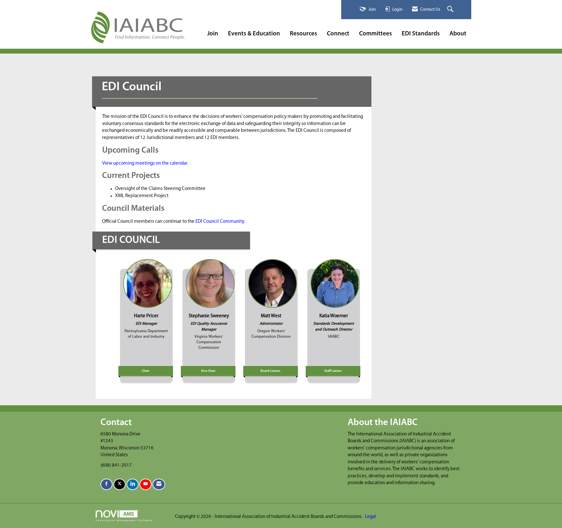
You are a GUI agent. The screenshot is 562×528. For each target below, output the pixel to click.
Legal (370, 516)
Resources (303, 34)
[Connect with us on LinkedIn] (133, 484)
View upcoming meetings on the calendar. (145, 163)
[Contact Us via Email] (159, 484)
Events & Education (254, 34)
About (457, 34)
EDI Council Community (219, 221)
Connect (338, 34)
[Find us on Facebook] (106, 484)
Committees (375, 34)
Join (212, 34)
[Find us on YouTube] (146, 484)
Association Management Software (124, 520)
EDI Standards (421, 34)
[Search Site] (451, 9)
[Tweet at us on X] (120, 484)
